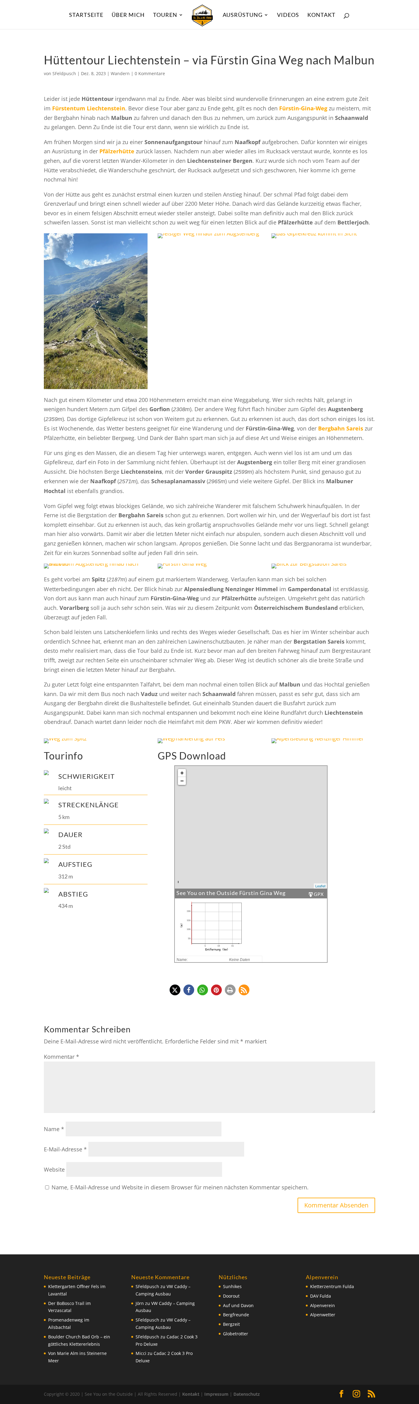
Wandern (120, 73)
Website (54, 1169)
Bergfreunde (236, 1315)
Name (54, 1129)
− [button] (182, 781)
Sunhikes (232, 1286)
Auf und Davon (238, 1305)
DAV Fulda (320, 1296)
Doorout (231, 1296)
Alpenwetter (322, 1315)
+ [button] (182, 773)
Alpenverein (322, 1305)
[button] (175, 990)
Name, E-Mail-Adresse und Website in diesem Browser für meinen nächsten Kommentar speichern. (180, 1187)
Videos (288, 15)
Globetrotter (235, 1334)
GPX (319, 894)
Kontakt (321, 15)
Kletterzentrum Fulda (332, 1286)
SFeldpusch (64, 73)
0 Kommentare (150, 73)
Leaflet (320, 885)
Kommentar (61, 1056)
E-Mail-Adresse (65, 1149)
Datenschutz (246, 1394)
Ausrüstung (243, 15)
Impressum (216, 1394)
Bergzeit (231, 1324)
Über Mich (128, 15)
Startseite (86, 15)
